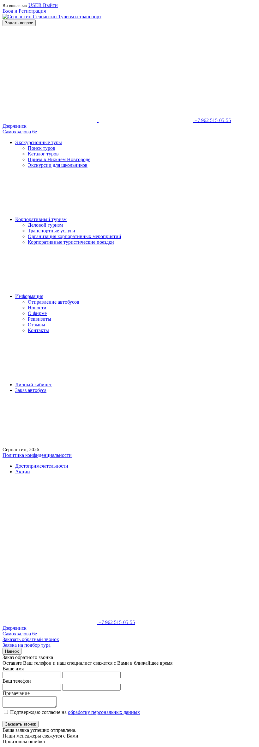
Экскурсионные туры (38, 142)
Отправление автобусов (53, 302)
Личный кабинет (33, 384)
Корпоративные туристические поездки (71, 242)
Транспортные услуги (51, 230)
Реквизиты (39, 319)
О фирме (37, 313)
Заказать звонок (20, 724)
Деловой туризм (45, 225)
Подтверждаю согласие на (75, 712)
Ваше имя (13, 668)
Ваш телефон (17, 681)
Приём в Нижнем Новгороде (59, 159)
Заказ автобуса (30, 390)
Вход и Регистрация (24, 11)
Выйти (50, 5)
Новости (37, 307)
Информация (29, 296)
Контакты (38, 330)
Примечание (16, 693)
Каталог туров (43, 153)
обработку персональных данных (104, 712)
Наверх (12, 651)
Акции (22, 471)
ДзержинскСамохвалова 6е (20, 128)
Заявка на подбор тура (27, 645)
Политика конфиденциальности (37, 455)
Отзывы (36, 324)
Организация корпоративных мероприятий (74, 236)
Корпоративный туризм (41, 219)
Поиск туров (41, 148)
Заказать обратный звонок (31, 639)
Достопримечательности (41, 466)
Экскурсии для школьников (57, 165)
